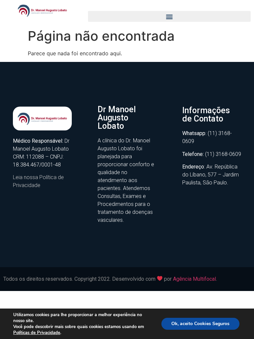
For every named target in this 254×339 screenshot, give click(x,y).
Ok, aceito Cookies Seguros (200, 323)
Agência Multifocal (194, 279)
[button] (169, 16)
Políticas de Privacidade (36, 333)
